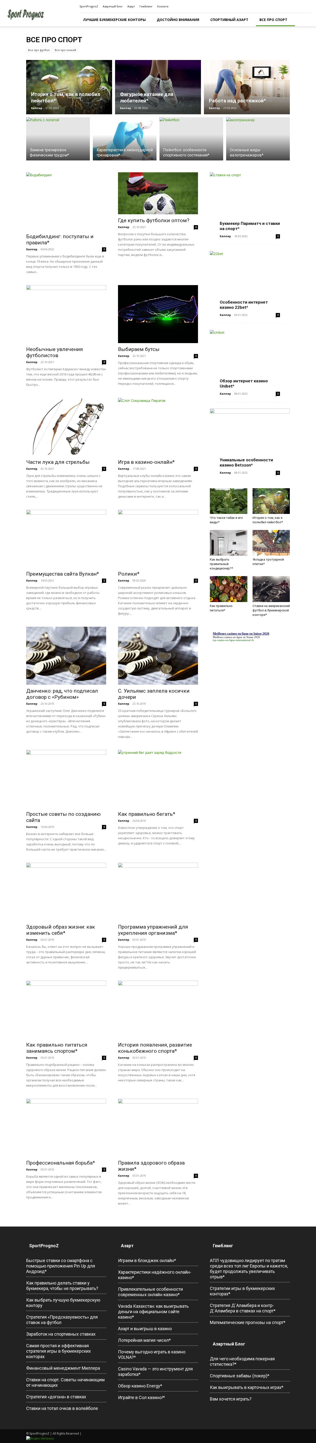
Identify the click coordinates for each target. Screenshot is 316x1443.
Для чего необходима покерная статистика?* (242, 1361)
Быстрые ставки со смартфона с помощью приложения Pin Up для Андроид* (60, 1266)
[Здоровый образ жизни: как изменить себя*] (66, 892)
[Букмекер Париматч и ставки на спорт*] (250, 201)
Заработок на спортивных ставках (61, 1334)
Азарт (131, 6)
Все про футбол (39, 50)
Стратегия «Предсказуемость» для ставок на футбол (62, 1319)
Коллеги (162, 6)
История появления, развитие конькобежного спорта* (155, 1048)
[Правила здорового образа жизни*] (158, 1128)
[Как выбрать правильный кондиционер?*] (228, 543)
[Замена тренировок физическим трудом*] (58, 141)
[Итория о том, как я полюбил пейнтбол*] (69, 87)
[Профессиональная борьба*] (66, 1128)
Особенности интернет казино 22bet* (244, 305)
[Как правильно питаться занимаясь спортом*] (66, 1010)
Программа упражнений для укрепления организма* (153, 930)
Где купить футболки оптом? (153, 220)
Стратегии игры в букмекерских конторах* (242, 1291)
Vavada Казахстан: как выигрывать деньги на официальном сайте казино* (153, 1312)
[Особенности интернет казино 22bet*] (250, 280)
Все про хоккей (65, 50)
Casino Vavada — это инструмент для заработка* (155, 1371)
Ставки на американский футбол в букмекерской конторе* (271, 610)
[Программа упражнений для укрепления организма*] (158, 892)
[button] (305, 20)
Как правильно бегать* (146, 814)
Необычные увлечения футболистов (54, 352)
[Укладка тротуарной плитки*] (271, 543)
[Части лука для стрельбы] (66, 427)
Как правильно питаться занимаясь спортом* (56, 1048)
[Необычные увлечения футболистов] (66, 314)
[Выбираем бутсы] (158, 314)
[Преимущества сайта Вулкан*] (66, 539)
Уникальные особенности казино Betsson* (246, 462)
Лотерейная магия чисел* (144, 1340)
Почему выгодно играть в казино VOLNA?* (151, 1354)
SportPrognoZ (88, 6)
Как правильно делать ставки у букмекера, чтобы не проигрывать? (62, 1285)
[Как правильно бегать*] (158, 779)
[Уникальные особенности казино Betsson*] (250, 438)
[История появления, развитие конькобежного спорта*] (158, 1010)
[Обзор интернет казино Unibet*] (250, 359)
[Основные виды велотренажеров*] (258, 141)
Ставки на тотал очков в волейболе (62, 1408)
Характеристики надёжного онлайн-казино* (154, 1274)
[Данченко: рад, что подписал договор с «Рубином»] (66, 656)
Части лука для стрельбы (58, 462)
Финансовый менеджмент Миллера (63, 1368)
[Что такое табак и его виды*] (228, 501)
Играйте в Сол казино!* (141, 1397)
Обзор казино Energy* (140, 1385)
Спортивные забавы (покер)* (239, 1375)
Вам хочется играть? (231, 1399)
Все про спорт (273, 19)
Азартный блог (113, 6)
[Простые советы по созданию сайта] (66, 779)
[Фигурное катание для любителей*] (158, 87)
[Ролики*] (158, 539)
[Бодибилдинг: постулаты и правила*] (66, 201)
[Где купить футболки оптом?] (158, 193)
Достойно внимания (178, 19)
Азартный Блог (229, 1343)
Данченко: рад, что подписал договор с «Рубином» (62, 694)
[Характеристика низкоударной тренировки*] (125, 141)
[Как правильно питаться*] (228, 589)
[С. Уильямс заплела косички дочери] (158, 656)
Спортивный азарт (229, 19)
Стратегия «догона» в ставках (56, 1396)
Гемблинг (146, 6)
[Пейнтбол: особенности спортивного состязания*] (191, 141)
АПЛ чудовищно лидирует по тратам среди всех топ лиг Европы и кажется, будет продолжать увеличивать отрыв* (249, 1268)
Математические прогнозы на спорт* (247, 1322)
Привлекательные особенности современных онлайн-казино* (150, 1292)
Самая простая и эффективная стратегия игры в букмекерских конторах (58, 1351)
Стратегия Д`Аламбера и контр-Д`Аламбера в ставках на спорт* (243, 1308)
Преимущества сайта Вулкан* (62, 574)
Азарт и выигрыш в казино (145, 1328)
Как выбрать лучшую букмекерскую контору (63, 1302)
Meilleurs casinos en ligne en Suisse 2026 (236, 637)
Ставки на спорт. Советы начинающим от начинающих (65, 1382)
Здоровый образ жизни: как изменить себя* (60, 930)
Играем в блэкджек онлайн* (147, 1260)
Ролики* (128, 574)
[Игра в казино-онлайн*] (158, 427)
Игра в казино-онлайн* (146, 462)
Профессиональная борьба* (60, 1163)
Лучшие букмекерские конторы (114, 19)
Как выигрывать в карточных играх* (246, 1387)
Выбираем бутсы (138, 349)
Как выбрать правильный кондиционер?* (221, 564)
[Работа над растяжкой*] (247, 87)
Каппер (36, 108)
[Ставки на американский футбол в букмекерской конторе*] (271, 589)
